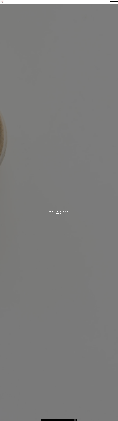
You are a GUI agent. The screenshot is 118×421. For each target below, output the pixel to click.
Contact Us (24, 1)
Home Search (19, 1)
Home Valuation (13, 1)
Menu (107, 1)
